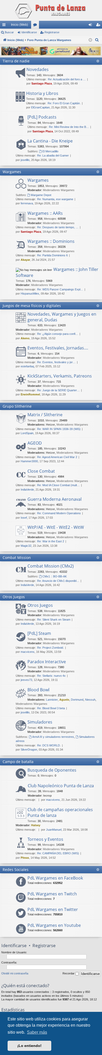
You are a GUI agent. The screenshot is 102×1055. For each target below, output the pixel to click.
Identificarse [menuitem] (91, 26)
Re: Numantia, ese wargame (55, 199)
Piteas (25, 857)
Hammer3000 (29, 461)
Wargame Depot (41, 195)
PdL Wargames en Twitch (52, 894)
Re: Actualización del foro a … (67, 79)
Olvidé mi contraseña (14, 973)
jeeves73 (26, 679)
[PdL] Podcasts (41, 117)
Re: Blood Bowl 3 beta (51, 708)
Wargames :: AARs (45, 213)
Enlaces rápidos (5, 26)
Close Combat (41, 471)
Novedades (37, 69)
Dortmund (77, 699)
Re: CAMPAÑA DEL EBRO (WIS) (58, 853)
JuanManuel (53, 829)
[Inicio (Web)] (51, 10)
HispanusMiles (30, 293)
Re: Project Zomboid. (50, 647)
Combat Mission (17, 557)
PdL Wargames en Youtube (54, 925)
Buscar (9, 32)
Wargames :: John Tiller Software (57, 272)
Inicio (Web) (19, 25)
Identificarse (29, 32)
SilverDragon (29, 749)
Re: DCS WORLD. (49, 745)
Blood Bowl (38, 690)
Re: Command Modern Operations (59, 513)
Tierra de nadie (16, 60)
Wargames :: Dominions (51, 241)
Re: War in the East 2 (50, 541)
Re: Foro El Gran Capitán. (64, 103)
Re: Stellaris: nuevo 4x (51, 675)
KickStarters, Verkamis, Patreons (59, 376)
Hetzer (50, 424)
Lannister (52, 699)
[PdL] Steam (39, 633)
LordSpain (27, 433)
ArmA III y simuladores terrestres (53, 736)
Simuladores (39, 722)
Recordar (69, 973)
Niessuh (90, 699)
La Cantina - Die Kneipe (50, 141)
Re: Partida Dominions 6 (52, 255)
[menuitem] (97, 40)
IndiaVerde (27, 489)
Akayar (25, 259)
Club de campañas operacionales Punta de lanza (60, 812)
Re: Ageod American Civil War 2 (57, 457)
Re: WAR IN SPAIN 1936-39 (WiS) (59, 429)
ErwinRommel (30, 394)
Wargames (12, 171)
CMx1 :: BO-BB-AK (54, 576)
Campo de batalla (18, 761)
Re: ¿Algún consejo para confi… (57, 333)
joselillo (25, 159)
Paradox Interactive (46, 662)
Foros (36, 26)
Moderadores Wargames (59, 190)
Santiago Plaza (41, 83)
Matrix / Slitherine (45, 415)
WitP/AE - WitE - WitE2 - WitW (55, 527)
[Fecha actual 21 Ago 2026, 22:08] (90, 40)
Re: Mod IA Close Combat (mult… (58, 485)
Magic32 (26, 545)
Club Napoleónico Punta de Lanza (61, 786)
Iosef (24, 517)
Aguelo (64, 699)
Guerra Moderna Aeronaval (54, 499)
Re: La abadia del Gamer (53, 155)
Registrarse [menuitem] (99, 26)
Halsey (35, 825)
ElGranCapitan (40, 107)
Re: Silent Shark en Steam (53, 619)
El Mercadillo (50, 151)
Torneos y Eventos (45, 839)
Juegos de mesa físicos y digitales (32, 305)
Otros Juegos (14, 596)
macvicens (28, 651)
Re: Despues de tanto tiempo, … (57, 227)
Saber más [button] (37, 1032)
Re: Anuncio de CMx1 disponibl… (58, 580)
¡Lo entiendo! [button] (29, 1046)
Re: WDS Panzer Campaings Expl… (60, 289)
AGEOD (34, 443)
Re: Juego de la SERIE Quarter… (58, 390)
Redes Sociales (16, 869)
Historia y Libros (42, 93)
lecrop (47, 795)
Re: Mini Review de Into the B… (69, 126)
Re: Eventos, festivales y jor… (56, 362)
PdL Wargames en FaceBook (55, 878)
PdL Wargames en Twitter (52, 909)
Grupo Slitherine (17, 406)
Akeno (25, 338)
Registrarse (51, 32)
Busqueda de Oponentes (51, 770)
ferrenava (27, 203)
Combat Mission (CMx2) (50, 566)
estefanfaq (27, 366)
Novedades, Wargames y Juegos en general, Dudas (61, 317)
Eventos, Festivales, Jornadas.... (57, 348)
